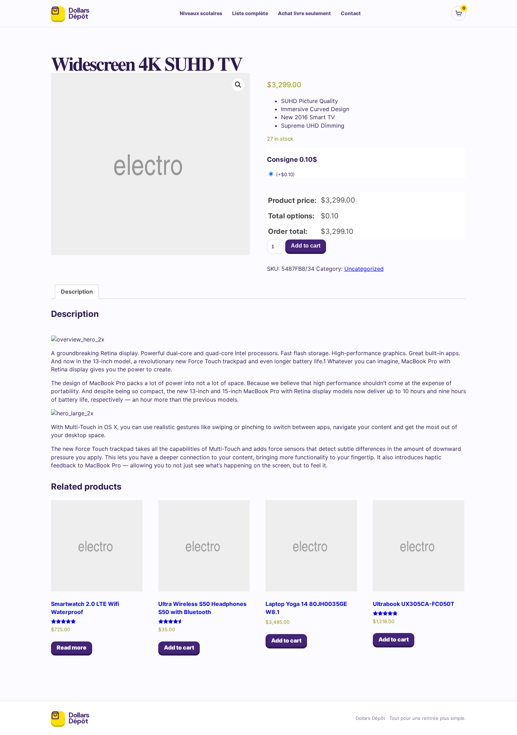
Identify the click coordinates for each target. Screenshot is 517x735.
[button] (238, 84)
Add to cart (305, 246)
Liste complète (250, 13)
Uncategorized (364, 268)
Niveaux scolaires (201, 13)
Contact (351, 13)
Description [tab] (77, 291)
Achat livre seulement (304, 13)
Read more (72, 647)
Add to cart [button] (179, 647)
